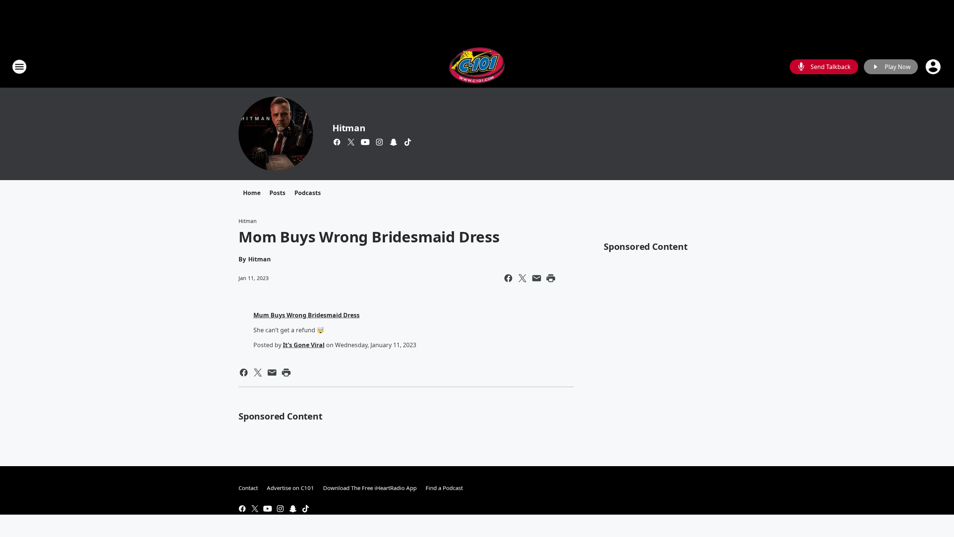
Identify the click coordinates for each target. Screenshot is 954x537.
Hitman (349, 128)
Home (251, 193)
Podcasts (307, 193)
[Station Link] (477, 66)
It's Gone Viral (304, 345)
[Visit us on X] (351, 142)
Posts (277, 193)
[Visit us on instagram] (379, 142)
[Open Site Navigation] (19, 66)
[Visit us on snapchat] (393, 142)
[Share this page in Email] (536, 278)
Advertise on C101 (290, 488)
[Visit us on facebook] (336, 142)
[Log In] (934, 66)
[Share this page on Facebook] (508, 278)
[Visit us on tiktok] (407, 142)
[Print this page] (551, 278)
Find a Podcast (444, 488)
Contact (248, 488)
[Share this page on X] (522, 278)
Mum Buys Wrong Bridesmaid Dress (306, 315)
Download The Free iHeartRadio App (370, 488)
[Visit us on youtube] (365, 142)
